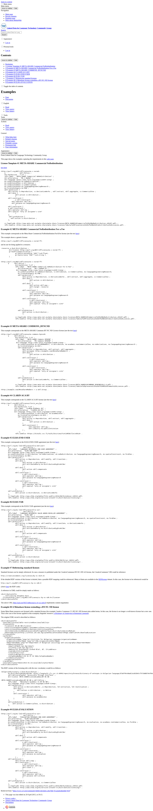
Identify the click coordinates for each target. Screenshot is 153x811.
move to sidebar (7, 8)
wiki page (50, 159)
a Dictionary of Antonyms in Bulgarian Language (71, 613)
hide (15, 8)
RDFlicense (103, 579)
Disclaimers (9, 802)
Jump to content (6, 2)
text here (4, 168)
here (77, 233)
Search (4, 35)
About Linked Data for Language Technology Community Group (28, 800)
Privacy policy (10, 798)
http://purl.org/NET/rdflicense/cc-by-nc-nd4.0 (29, 603)
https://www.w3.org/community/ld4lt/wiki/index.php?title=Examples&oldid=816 (41, 791)
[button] (2, 4)
